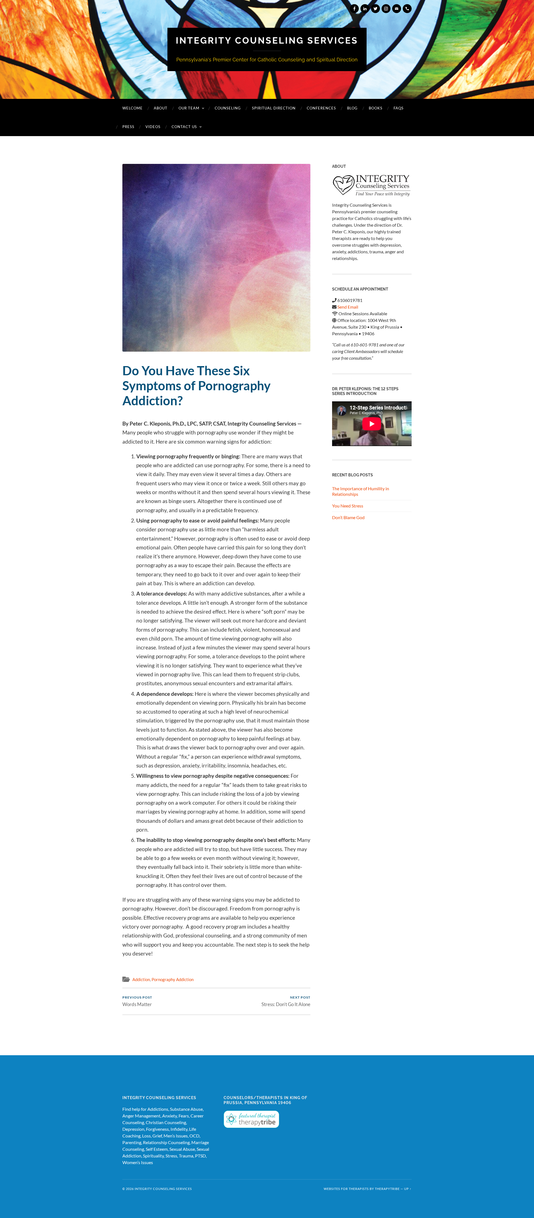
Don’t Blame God (348, 517)
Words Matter (137, 1001)
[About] (372, 185)
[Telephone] (407, 8)
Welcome (132, 108)
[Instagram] (386, 8)
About (160, 108)
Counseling (228, 108)
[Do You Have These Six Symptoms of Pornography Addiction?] (216, 258)
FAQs (399, 108)
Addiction (141, 979)
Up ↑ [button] (408, 1189)
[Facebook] (354, 8)
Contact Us (184, 126)
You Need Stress (347, 505)
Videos (152, 126)
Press (128, 126)
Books (375, 108)
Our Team (189, 108)
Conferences (321, 108)
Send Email (347, 306)
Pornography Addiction (173, 979)
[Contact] (396, 8)
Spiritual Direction (274, 108)
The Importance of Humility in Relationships (360, 491)
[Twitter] (375, 8)
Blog (352, 108)
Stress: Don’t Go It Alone (285, 1001)
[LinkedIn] (364, 8)
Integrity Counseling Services (267, 40)
